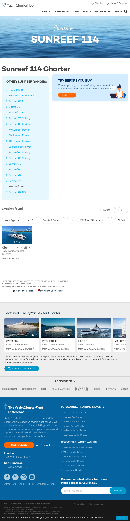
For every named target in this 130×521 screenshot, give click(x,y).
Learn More (97, 518)
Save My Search (24, 290)
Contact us (46, 445)
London (9, 453)
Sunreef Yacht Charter (35, 19)
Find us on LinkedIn (32, 477)
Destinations (61, 11)
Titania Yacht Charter (73, 465)
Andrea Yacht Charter (74, 461)
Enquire (67, 95)
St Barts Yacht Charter (74, 421)
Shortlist (99, 3)
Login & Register (119, 3)
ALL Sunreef (16, 89)
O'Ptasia (12, 341)
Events (87, 11)
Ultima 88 (14, 106)
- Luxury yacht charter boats (18, 6)
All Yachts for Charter (23, 368)
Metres (106, 209)
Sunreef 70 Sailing (19, 118)
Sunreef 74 (15, 180)
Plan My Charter (19, 445)
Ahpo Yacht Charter (73, 470)
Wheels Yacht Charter (74, 452)
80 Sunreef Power (19, 135)
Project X (49, 341)
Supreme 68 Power (20, 146)
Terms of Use (79, 504)
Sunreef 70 (15, 163)
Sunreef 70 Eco (17, 112)
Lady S (83, 341)
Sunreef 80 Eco (17, 101)
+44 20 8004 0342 (17, 457)
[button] (27, 235)
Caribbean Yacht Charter (75, 435)
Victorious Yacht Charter (75, 456)
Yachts (46, 11)
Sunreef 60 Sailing (19, 152)
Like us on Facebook (7, 477)
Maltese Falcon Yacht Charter (77, 447)
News (76, 11)
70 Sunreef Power (19, 129)
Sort (123, 220)
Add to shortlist (28, 229)
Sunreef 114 (16, 186)
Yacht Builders (16, 19)
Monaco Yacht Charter (74, 417)
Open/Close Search (125, 11)
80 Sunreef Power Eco (22, 95)
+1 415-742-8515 (15, 467)
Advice (118, 11)
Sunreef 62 (15, 175)
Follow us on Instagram (23, 477)
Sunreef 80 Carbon (20, 123)
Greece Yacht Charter (74, 425)
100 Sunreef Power (20, 140)
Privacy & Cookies (96, 504)
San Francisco (13, 463)
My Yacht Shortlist (51, 290)
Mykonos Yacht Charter (74, 430)
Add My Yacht (27, 483)
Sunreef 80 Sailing (19, 158)
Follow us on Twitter (15, 477)
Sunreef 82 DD (17, 192)
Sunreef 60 (15, 169)
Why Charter (102, 11)
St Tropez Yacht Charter (75, 412)
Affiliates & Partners (47, 483)
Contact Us (10, 483)
